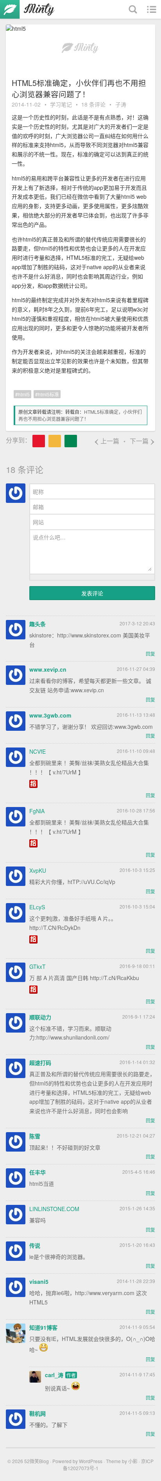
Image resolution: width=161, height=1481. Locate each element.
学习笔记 (61, 104)
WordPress (90, 1461)
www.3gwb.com (50, 715)
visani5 (38, 1281)
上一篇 (106, 440)
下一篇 (142, 440)
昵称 (38, 491)
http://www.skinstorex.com (89, 635)
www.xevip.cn (47, 669)
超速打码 (40, 1062)
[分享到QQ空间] (54, 441)
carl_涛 (54, 1375)
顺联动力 (40, 1017)
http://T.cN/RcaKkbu (114, 978)
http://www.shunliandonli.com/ (72, 1037)
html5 (24, 394)
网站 (38, 522)
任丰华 (37, 1172)
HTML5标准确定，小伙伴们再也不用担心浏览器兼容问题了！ (80, 415)
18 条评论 (93, 104)
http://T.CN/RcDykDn (54, 927)
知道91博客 (43, 1327)
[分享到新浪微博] (38, 441)
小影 (133, 1461)
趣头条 (37, 624)
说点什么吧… (49, 537)
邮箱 (38, 507)
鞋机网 (37, 1413)
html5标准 (48, 394)
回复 (150, 653)
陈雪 (34, 1136)
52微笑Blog (36, 1461)
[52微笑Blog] (29, 9)
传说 (34, 1245)
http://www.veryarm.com (104, 1293)
